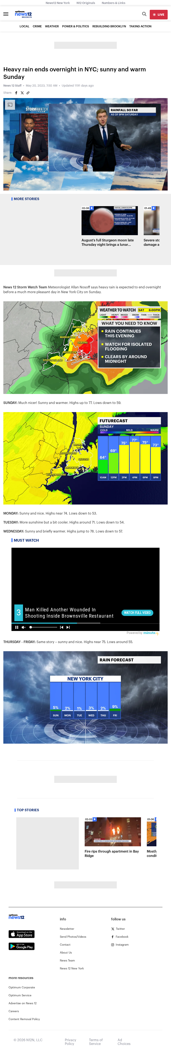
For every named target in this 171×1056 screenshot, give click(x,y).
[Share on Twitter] (22, 93)
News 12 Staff (12, 85)
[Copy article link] (28, 93)
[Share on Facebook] (16, 93)
